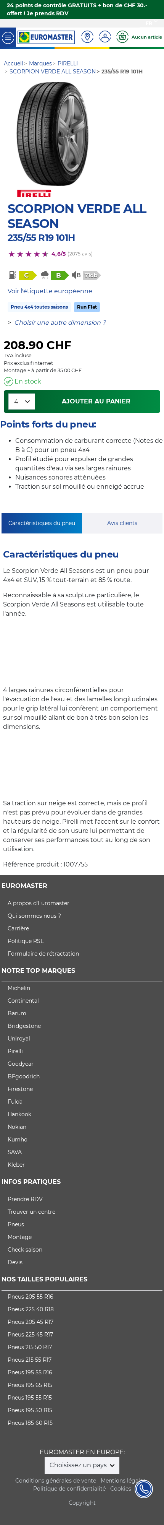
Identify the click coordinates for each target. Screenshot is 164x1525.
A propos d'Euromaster (38, 903)
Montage (20, 1237)
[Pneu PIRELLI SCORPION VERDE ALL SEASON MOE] (53, 134)
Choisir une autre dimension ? (60, 322)
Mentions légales (123, 1480)
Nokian (17, 1126)
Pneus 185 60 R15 (30, 1422)
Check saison (25, 1249)
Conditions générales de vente (55, 1480)
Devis (15, 1262)
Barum (17, 1013)
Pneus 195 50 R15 (30, 1410)
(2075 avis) (80, 254)
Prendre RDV (25, 1199)
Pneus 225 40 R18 (31, 1309)
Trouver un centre (31, 1211)
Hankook (19, 1114)
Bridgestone (24, 1026)
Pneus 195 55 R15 (30, 1397)
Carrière (18, 928)
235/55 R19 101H (41, 237)
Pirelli (15, 1051)
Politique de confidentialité (69, 1488)
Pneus (16, 1224)
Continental (23, 1000)
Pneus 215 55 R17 (29, 1359)
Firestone (20, 1089)
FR (149, 23)
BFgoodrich (24, 1076)
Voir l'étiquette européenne (50, 291)
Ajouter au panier (96, 401)
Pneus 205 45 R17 (30, 1322)
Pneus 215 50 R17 (30, 1347)
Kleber (16, 1164)
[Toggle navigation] (8, 37)
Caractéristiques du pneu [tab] (41, 523)
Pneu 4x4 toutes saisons (39, 307)
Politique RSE (26, 941)
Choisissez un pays (79, 1465)
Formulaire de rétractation (43, 953)
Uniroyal (19, 1038)
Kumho (17, 1139)
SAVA (15, 1152)
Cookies (120, 1488)
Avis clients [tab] (122, 523)
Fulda (15, 1101)
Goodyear (21, 1063)
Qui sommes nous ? (34, 915)
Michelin (19, 988)
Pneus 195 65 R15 (30, 1385)
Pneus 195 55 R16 (30, 1372)
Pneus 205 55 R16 (30, 1296)
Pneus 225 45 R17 (30, 1334)
